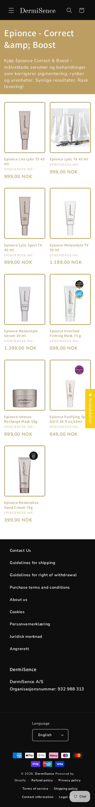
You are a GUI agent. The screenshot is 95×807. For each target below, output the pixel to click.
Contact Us (20, 550)
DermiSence (44, 774)
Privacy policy (69, 780)
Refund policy (42, 780)
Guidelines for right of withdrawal (43, 575)
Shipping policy (66, 788)
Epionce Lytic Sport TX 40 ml (23, 247)
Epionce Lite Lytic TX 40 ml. (24, 161)
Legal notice (69, 797)
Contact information (38, 797)
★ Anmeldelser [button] (90, 408)
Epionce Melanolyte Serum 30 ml (21, 333)
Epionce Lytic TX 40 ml (69, 159)
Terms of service (35, 788)
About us (19, 599)
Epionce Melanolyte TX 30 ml (69, 247)
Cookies (17, 612)
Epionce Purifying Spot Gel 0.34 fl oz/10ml (69, 419)
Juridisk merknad (26, 636)
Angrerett (19, 649)
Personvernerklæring (30, 624)
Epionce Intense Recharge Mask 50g (21, 419)
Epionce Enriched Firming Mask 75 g (65, 333)
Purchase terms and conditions (40, 587)
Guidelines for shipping (33, 562)
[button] (11, 10)
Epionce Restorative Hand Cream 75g (21, 504)
